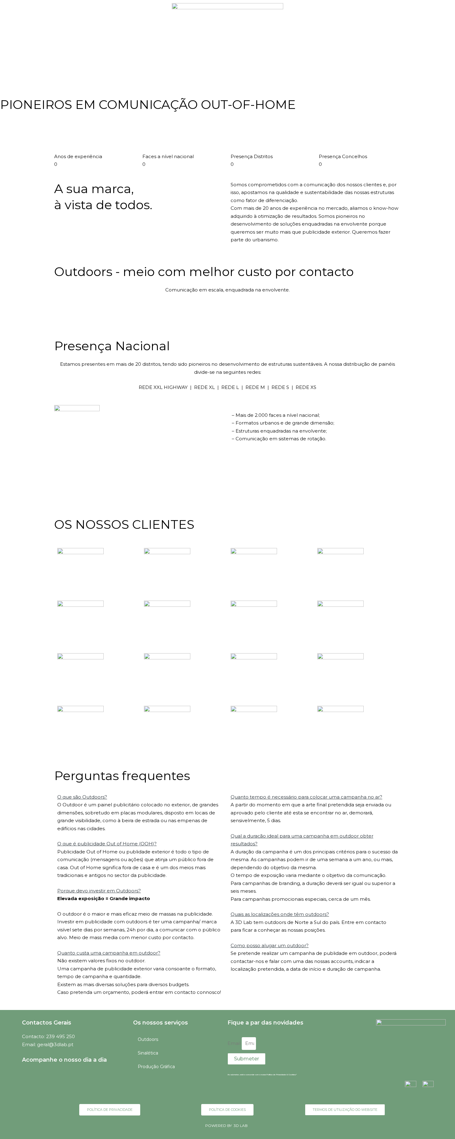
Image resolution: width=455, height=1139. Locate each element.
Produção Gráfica (156, 1066)
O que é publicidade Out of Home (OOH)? (107, 844)
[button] (140, 797)
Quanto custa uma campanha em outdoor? (108, 953)
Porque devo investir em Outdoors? (99, 891)
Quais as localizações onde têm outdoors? (280, 914)
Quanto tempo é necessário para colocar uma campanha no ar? (306, 797)
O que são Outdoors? (82, 797)
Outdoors (148, 1039)
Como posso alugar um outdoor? (270, 945)
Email (235, 1043)
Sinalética (148, 1053)
